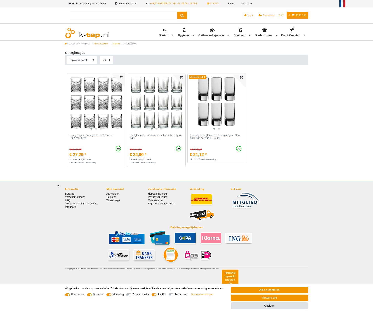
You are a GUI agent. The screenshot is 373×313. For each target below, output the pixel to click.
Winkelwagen (113, 200)
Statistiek (98, 294)
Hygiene (184, 35)
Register (111, 197)
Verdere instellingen (202, 294)
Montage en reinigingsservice (81, 203)
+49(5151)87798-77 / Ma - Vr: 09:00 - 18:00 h (174, 3)
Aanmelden (112, 193)
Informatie (70, 206)
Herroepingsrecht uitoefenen (230, 278)
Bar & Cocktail (291, 35)
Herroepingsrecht (157, 193)
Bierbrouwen (264, 35)
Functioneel (77, 294)
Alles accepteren (269, 289)
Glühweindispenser (211, 35)
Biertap (164, 35)
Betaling (69, 193)
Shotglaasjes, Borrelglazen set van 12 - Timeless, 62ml (91, 136)
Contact (213, 3)
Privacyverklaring (157, 197)
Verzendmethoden (75, 197)
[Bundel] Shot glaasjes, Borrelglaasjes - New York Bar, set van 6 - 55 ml (215, 136)
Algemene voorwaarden (161, 203)
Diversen (240, 35)
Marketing (118, 294)
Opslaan (269, 305)
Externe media (140, 294)
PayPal (162, 294)
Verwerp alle (269, 297)
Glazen (116, 43)
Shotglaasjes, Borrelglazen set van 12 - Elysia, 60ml (156, 136)
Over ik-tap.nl (155, 200)
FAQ (67, 200)
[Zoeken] (182, 15)
